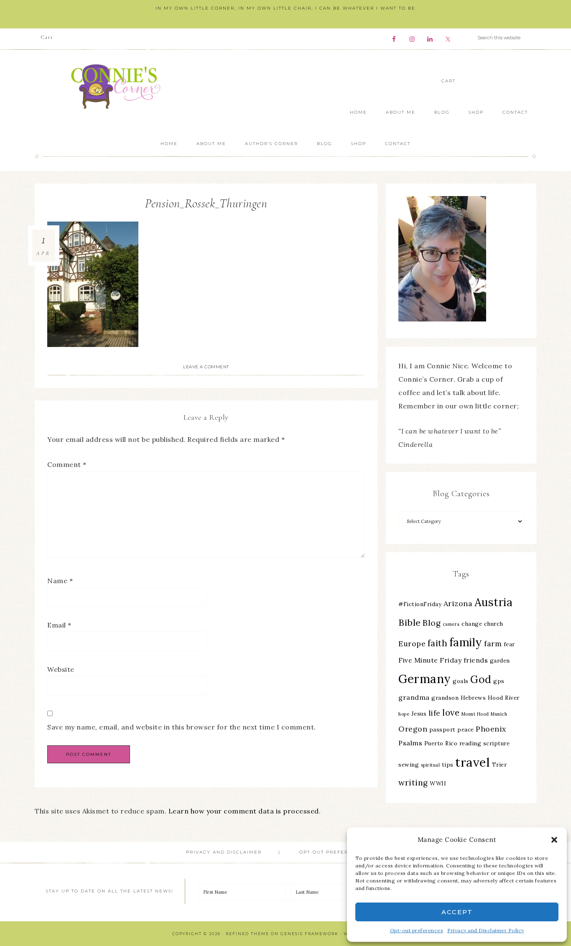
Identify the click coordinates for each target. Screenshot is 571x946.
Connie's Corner (118, 86)
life (434, 713)
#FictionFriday (419, 604)
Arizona (458, 603)
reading (470, 743)
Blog (432, 623)
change (471, 623)
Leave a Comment (206, 367)
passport (442, 729)
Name (60, 580)
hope (403, 714)
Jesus (419, 713)
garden (500, 660)
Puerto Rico (441, 743)
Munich (499, 714)
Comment (67, 464)
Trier (499, 764)
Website (60, 669)
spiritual (430, 765)
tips (448, 764)
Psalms (410, 743)
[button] (554, 840)
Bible (409, 622)
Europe (412, 643)
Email (59, 625)
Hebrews (473, 697)
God (481, 679)
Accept (457, 912)
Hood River (504, 697)
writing (413, 783)
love (450, 712)
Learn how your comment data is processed (243, 811)
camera (451, 624)
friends (476, 660)
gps (499, 681)
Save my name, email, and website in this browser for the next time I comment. (181, 727)
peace (465, 729)
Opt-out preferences (417, 930)
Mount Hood (475, 714)
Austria (493, 602)
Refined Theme (247, 933)
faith (438, 643)
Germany (424, 678)
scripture (496, 743)
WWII (438, 783)
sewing (408, 764)
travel (472, 762)
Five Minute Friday (429, 660)
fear (509, 644)
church (493, 623)
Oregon (412, 729)
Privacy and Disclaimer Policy (485, 930)
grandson (445, 697)
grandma (414, 697)
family (465, 642)
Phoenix (491, 729)
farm (493, 643)
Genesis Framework (309, 933)
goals (461, 681)
